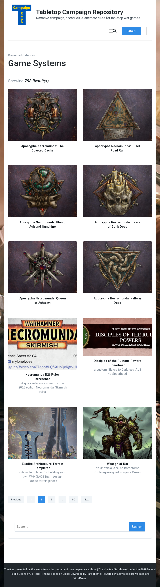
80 (75, 499)
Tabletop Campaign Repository (79, 12)
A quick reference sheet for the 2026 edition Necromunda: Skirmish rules (43, 388)
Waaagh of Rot (117, 464)
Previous (16, 499)
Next (86, 499)
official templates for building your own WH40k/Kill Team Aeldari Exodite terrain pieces (42, 477)
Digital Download (72, 573)
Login (131, 30)
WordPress (80, 578)
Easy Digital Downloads (131, 573)
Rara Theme (94, 573)
